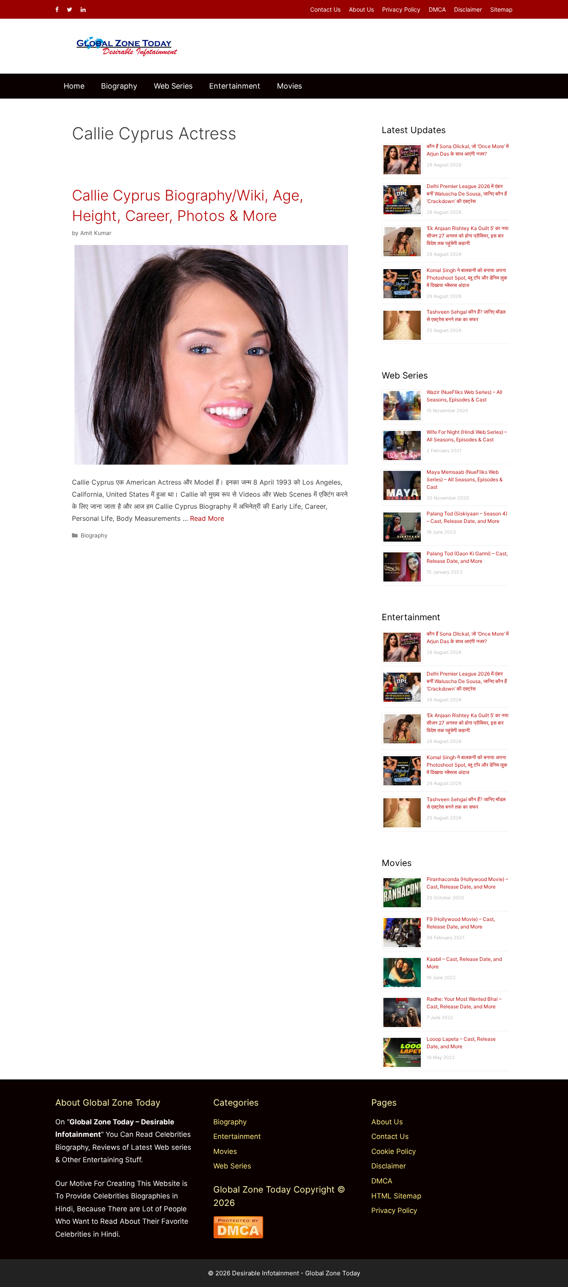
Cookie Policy (393, 1151)
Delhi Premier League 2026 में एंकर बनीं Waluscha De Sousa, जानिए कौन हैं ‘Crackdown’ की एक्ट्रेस (467, 193)
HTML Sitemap (396, 1196)
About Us (361, 9)
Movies (289, 86)
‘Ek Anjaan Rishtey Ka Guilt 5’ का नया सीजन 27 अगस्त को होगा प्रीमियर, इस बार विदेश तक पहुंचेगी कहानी (468, 235)
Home (74, 86)
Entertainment (234, 86)
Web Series (173, 86)
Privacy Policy (401, 9)
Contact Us (325, 9)
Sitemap (501, 9)
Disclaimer (468, 9)
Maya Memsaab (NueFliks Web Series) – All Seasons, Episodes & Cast (465, 479)
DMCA (437, 9)
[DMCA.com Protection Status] (238, 1236)
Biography (119, 86)
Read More (207, 518)
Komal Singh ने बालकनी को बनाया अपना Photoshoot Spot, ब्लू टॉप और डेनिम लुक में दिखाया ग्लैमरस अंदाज (467, 277)
